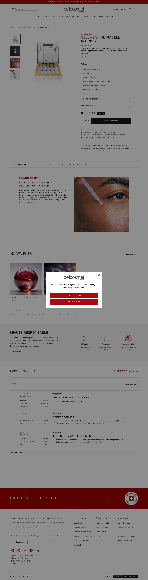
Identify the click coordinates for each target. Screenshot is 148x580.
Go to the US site (74, 295)
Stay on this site (74, 302)
